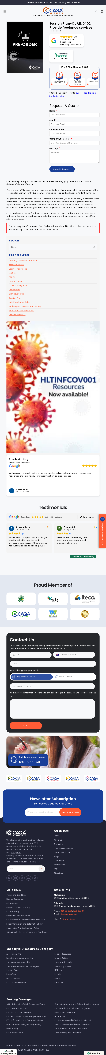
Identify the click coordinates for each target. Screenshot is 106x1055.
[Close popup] (100, 499)
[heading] (23, 514)
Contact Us (27, 553)
